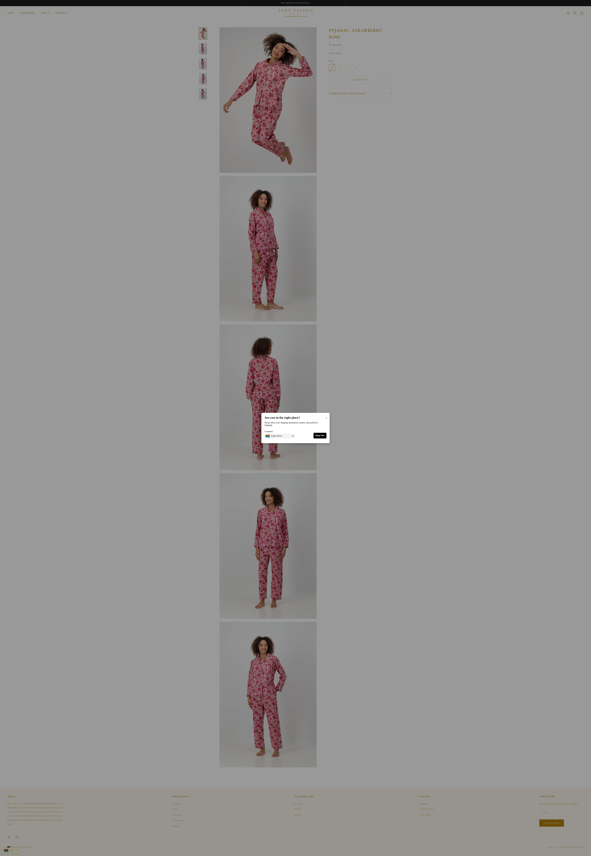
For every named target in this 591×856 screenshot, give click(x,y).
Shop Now (320, 435)
